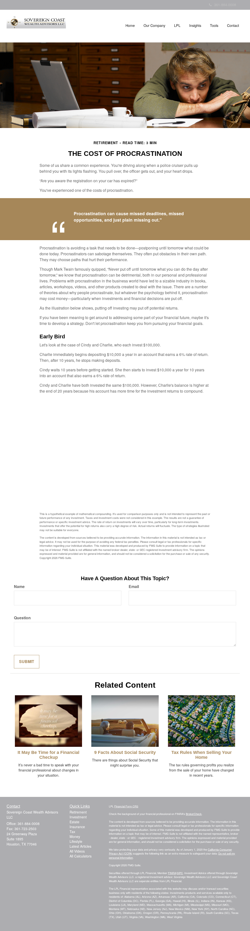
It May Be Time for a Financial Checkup (48, 755)
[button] (154, 25)
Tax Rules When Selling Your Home (201, 755)
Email (134, 586)
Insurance (77, 826)
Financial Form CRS (126, 806)
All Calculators (81, 856)
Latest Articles (80, 846)
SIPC (180, 873)
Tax (72, 831)
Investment (78, 816)
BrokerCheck (194, 814)
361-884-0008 (225, 4)
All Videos (77, 851)
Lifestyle (76, 841)
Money (75, 836)
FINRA (172, 873)
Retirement (78, 812)
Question (22, 618)
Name (19, 586)
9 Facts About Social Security (125, 752)
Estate (74, 821)
